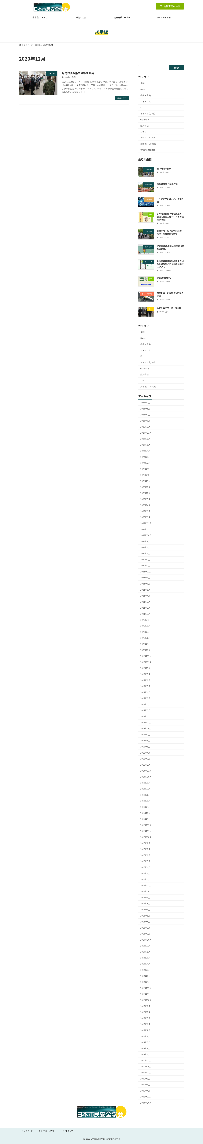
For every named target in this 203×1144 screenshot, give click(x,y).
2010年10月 (146, 1066)
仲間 (142, 83)
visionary (144, 119)
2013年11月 (146, 994)
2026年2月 (145, 402)
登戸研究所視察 (164, 168)
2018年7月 (145, 734)
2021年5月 (145, 589)
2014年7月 (145, 945)
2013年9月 (145, 1006)
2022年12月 (146, 523)
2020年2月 (145, 650)
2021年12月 (146, 571)
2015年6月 (145, 909)
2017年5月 (145, 800)
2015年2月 (145, 927)
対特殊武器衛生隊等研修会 (78, 73)
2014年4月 (145, 963)
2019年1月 (145, 710)
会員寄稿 (144, 125)
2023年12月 (146, 468)
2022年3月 (145, 553)
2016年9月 (145, 843)
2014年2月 (145, 975)
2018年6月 (145, 740)
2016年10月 (146, 837)
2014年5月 (145, 957)
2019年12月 (146, 656)
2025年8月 (145, 408)
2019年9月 (145, 668)
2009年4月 (145, 1090)
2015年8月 (145, 903)
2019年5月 (145, 686)
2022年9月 (145, 541)
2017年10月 (146, 776)
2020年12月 (146, 619)
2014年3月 (145, 969)
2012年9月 (145, 1030)
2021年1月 (145, 613)
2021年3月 (145, 601)
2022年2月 (145, 559)
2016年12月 (146, 825)
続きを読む (121, 98)
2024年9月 (145, 438)
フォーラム (145, 101)
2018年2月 (145, 764)
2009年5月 (145, 1084)
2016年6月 (145, 855)
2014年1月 (145, 981)
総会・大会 (145, 95)
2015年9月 (145, 897)
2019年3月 (145, 698)
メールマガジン (147, 137)
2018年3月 (145, 758)
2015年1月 (145, 933)
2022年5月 (145, 547)
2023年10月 (146, 474)
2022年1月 (145, 565)
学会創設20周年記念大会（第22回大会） (170, 247)
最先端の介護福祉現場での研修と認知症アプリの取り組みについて (170, 263)
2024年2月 (145, 462)
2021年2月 (145, 607)
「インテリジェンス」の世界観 (170, 200)
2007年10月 (146, 1102)
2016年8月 (145, 849)
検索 (176, 67)
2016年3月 (145, 873)
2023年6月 (145, 493)
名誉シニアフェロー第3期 (169, 307)
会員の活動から (164, 277)
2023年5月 (145, 499)
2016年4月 (145, 867)
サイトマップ (67, 1131)
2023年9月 (145, 481)
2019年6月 (145, 680)
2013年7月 (145, 1018)
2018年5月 (145, 746)
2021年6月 (145, 583)
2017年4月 (145, 806)
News (143, 89)
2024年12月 (146, 432)
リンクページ (27, 1131)
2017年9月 (145, 782)
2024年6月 (145, 444)
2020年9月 (145, 625)
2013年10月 (146, 1000)
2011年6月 (145, 1048)
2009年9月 (145, 1078)
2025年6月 (145, 420)
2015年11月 (146, 885)
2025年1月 (145, 426)
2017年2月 (145, 813)
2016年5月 (145, 861)
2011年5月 (145, 1054)
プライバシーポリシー (47, 1131)
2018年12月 (146, 716)
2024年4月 (145, 450)
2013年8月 (145, 1012)
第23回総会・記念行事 (167, 183)
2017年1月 (145, 818)
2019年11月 (146, 662)
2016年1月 (145, 879)
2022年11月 (146, 529)
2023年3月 (145, 511)
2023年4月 (145, 505)
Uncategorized (147, 149)
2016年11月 (146, 831)
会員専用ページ (172, 6)
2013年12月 (146, 988)
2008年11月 (146, 1096)
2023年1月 (145, 517)
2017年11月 (146, 770)
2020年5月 (145, 643)
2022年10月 (146, 535)
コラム (143, 131)
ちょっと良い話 (147, 113)
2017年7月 (145, 788)
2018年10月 (146, 728)
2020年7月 (145, 631)
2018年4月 (145, 752)
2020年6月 (145, 638)
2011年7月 (145, 1042)
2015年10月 (146, 891)
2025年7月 (145, 414)
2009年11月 (146, 1072)
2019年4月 (145, 692)
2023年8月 (145, 487)
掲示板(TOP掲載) (148, 143)
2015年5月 (145, 915)
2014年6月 (145, 951)
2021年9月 (145, 577)
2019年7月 (145, 674)
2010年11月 (146, 1060)
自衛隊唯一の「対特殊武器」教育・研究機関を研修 (170, 232)
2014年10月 (146, 939)
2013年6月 (145, 1024)
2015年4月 (145, 921)
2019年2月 (145, 704)
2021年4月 (145, 595)
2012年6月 (145, 1036)
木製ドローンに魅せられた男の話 (170, 294)
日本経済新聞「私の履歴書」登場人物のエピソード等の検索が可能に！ (170, 216)
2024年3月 (145, 456)
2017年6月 (145, 794)
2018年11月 (146, 722)
